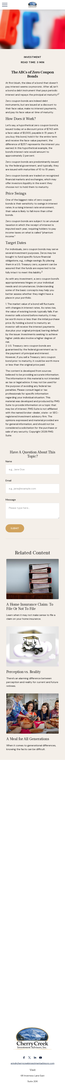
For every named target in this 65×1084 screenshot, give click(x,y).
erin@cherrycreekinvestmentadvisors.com (32, 1063)
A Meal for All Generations (27, 738)
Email (8, 480)
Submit (15, 528)
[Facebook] (24, 1057)
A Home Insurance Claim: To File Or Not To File (29, 606)
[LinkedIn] (35, 1057)
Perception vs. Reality (23, 671)
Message (11, 499)
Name (9, 461)
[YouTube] (40, 1057)
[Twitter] (29, 1057)
